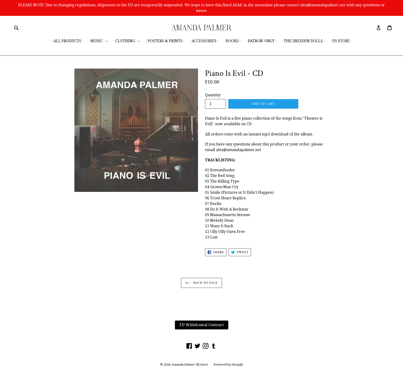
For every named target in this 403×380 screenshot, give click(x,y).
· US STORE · (341, 41)
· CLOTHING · (127, 40)
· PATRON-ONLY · (261, 41)
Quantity (213, 95)
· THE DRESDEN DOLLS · (303, 41)
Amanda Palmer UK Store (190, 364)
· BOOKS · (232, 41)
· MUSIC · (99, 40)
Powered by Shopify (228, 364)
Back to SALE (205, 283)
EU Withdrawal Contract (202, 325)
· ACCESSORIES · (204, 41)
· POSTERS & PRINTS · (165, 41)
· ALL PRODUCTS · (67, 41)
